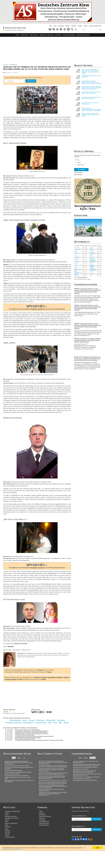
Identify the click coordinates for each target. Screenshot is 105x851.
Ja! (78, 160)
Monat (13, 757)
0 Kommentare (15, 72)
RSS (75, 29)
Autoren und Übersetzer (11, 823)
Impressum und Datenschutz (12, 811)
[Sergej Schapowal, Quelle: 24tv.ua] (37, 158)
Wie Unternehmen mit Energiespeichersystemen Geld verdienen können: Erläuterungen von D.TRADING (91, 109)
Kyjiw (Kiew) (76, 247)
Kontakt (85, 25)
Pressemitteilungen (69, 35)
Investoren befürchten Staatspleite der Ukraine (85, 767)
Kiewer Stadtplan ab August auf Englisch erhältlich (28, 737)
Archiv (55, 25)
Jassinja (91, 251)
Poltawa (75, 263)
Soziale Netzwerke (44, 825)
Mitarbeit (67, 25)
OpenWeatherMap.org (83, 277)
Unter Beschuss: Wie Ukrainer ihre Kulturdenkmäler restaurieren (31, 731)
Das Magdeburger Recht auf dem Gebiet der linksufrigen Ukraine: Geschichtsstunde (84, 771)
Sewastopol (76, 275)
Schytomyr (76, 259)
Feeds (6, 825)
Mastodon (61, 29)
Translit (7, 819)
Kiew (50, 722)
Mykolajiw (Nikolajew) (92, 266)
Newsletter (73, 25)
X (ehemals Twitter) (10, 679)
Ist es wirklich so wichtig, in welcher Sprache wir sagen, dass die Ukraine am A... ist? (87, 774)
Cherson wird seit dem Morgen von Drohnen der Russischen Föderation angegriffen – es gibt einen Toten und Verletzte (90, 71)
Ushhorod (92, 247)
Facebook (53, 29)
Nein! (79, 162)
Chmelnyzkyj (41, 720)
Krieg (55, 722)
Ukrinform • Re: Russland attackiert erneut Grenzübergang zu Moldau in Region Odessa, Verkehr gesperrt (87, 340)
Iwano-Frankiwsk (41, 722)
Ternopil (75, 253)
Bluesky (50, 29)
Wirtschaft (24, 35)
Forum (50, 25)
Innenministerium (29, 722)
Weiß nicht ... (81, 165)
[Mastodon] (81, 839)
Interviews (58, 35)
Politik (18, 35)
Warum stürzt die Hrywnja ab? (12, 773)
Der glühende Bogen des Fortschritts (24, 735)
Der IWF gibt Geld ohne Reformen (13, 770)
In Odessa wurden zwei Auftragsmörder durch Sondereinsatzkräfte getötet (34, 736)
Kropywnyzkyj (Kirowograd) (92, 261)
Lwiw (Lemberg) (77, 249)
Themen (7, 835)
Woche (19, 757)
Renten (66, 722)
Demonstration (51, 720)
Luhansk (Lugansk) (76, 274)
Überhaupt (92, 757)
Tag (24, 757)
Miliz (60, 722)
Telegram (64, 29)
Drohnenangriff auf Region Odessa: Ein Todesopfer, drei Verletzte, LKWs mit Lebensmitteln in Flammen (53, 773)
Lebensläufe (42, 819)
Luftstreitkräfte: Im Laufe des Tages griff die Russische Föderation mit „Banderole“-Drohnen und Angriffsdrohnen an (92, 88)
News (57, 29)
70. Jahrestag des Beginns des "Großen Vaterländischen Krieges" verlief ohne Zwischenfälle (39, 740)
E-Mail (44, 679)
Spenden (80, 25)
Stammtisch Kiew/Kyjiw (11, 816)
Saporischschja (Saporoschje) (93, 270)
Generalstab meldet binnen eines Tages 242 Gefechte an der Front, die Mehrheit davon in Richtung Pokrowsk (53, 766)
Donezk (91, 271)
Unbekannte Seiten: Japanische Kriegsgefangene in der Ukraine (31, 733)
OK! (97, 848)
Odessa (75, 265)
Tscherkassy (76, 261)
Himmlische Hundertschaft (13, 722)
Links (6, 828)
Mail (50, 712)
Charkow (32, 720)
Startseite (5, 64)
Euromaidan (61, 720)
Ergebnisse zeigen (78, 172)
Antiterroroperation (15, 720)
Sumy (91, 263)
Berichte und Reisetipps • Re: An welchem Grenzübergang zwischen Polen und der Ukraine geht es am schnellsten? (87, 358)
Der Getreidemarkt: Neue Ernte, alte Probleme (17, 775)
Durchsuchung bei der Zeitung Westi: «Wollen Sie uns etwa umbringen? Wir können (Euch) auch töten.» (87, 765)
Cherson (76, 267)
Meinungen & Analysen (46, 35)
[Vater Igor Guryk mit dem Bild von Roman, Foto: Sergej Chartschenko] (37, 360)
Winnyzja (91, 257)
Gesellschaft (34, 35)
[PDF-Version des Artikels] (47, 712)
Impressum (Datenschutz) (95, 25)
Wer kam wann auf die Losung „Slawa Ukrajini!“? (27, 729)
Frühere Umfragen (78, 174)
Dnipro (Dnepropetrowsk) (77, 272)
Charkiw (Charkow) (92, 268)
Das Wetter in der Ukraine (11, 818)
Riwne (91, 255)
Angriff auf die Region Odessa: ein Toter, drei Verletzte (53, 780)
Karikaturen (61, 25)
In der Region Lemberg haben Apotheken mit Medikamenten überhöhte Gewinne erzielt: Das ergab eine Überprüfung (18, 762)
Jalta (91, 275)
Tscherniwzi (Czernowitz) (92, 253)
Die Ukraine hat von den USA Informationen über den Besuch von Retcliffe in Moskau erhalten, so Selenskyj (92, 82)
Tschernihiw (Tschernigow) (93, 259)
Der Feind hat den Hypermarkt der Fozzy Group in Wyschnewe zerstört (91, 92)
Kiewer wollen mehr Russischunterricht (25, 738)
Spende (40, 670)
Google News (52, 677)
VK (41, 306)
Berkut (25, 720)
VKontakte (68, 29)
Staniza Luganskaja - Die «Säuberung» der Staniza (18, 772)
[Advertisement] (52, 48)
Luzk (75, 255)
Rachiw (75, 251)
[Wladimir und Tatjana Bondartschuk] (37, 238)
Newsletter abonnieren (38, 309)
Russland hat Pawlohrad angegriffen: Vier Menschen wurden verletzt (91, 98)
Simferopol (92, 273)
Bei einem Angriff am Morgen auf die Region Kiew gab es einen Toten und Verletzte (90, 115)
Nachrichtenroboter (83, 35)
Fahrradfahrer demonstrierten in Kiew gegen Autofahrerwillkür (31, 732)
